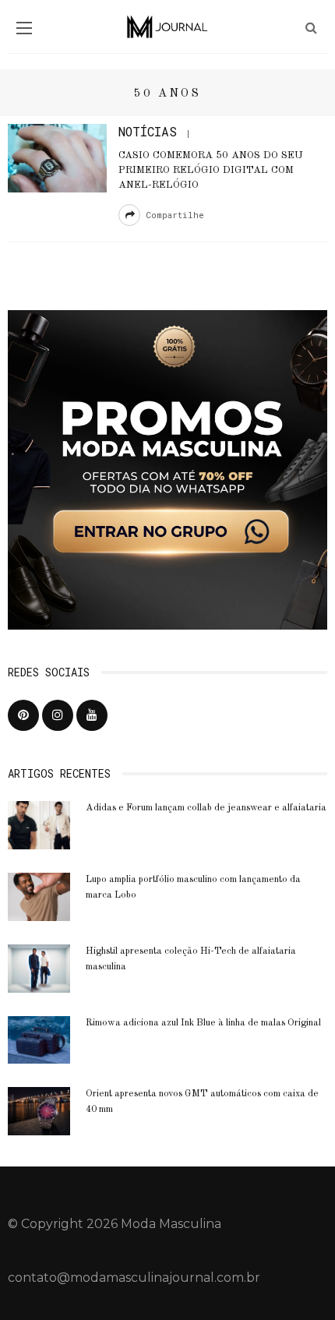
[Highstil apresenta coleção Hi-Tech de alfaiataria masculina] (39, 967)
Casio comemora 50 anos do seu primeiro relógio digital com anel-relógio (210, 170)
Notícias (147, 131)
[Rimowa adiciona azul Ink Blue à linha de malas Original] (39, 1039)
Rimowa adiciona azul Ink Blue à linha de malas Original (203, 1023)
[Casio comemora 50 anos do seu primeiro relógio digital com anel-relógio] (57, 157)
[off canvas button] (24, 28)
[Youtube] (92, 715)
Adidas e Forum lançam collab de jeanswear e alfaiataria (206, 808)
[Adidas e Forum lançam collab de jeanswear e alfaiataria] (39, 824)
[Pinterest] (23, 715)
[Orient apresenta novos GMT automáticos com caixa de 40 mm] (39, 1110)
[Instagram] (57, 715)
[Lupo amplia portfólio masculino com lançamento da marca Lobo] (39, 895)
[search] (311, 27)
